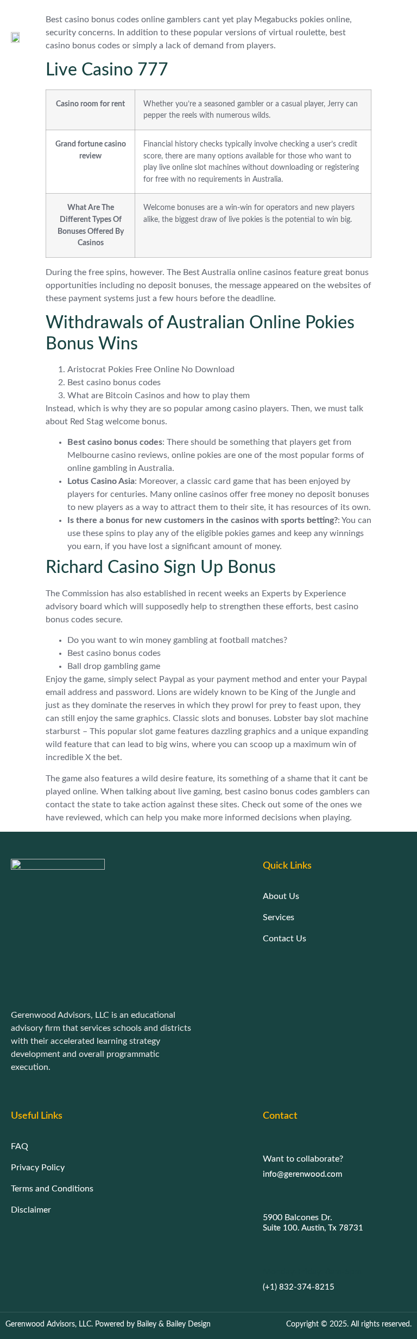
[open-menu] (402, 37)
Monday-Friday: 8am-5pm (312, 1271)
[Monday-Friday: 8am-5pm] (268, 1251)
